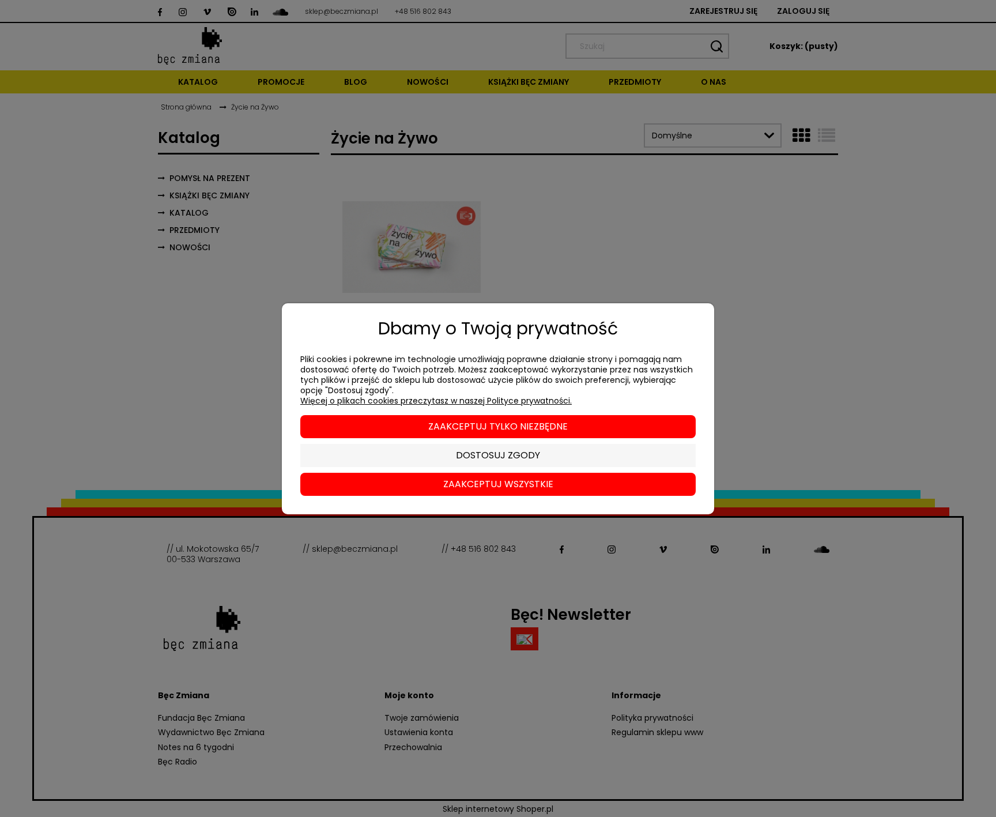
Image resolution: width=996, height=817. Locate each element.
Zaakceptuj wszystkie (498, 484)
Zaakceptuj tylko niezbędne (498, 426)
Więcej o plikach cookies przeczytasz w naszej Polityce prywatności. (436, 400)
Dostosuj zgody (498, 455)
